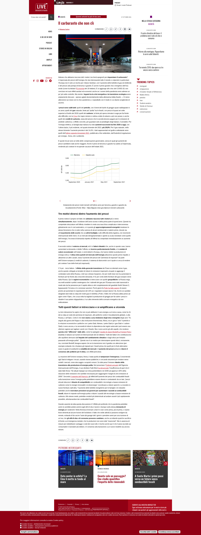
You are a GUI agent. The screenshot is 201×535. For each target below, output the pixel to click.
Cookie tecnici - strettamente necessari (36, 524)
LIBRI (50, 54)
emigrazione (144, 89)
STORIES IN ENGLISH (45, 48)
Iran (141, 100)
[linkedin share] (125, 29)
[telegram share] (115, 29)
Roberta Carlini (65, 29)
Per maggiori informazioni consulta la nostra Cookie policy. (42, 520)
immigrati (143, 86)
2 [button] (96, 202)
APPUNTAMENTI (47, 65)
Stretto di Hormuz (146, 106)
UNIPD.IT (49, 60)
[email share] (129, 29)
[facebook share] (120, 29)
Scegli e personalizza (29, 532)
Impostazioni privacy (100, 509)
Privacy (77, 504)
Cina (75, 116)
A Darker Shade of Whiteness (151, 92)
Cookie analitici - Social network (34, 528)
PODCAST (49, 43)
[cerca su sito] (51, 17)
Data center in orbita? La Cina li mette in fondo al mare (73, 479)
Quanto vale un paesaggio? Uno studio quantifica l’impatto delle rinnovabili (112, 479)
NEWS (50, 31)
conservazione (145, 112)
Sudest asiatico (145, 103)
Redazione (61, 504)
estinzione (143, 109)
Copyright (70, 504)
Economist (80, 88)
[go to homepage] (41, 7)
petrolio (142, 98)
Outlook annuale (112, 365)
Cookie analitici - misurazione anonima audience (40, 526)
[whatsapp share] (111, 29)
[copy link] (106, 29)
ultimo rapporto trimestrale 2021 (77, 133)
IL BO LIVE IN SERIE (46, 37)
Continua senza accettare (169, 532)
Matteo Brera (144, 95)
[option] (94, 169)
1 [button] (94, 202)
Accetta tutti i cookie (148, 532)
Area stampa (85, 504)
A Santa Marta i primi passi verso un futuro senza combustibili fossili (149, 479)
